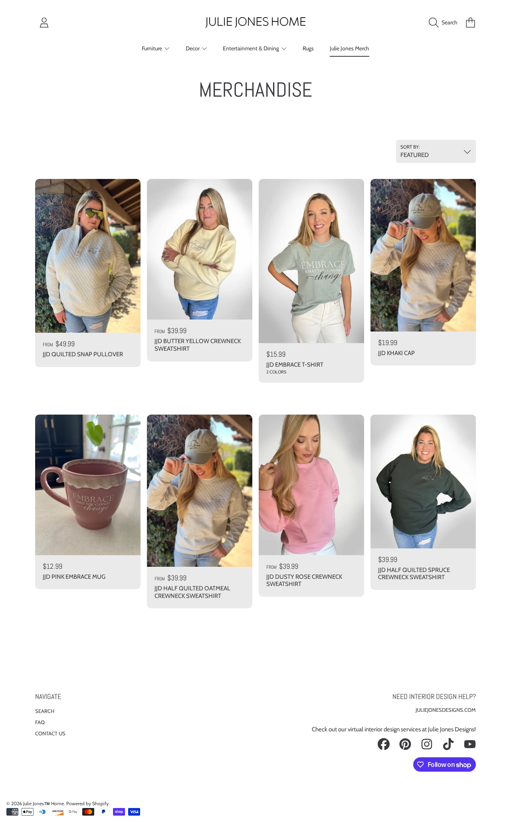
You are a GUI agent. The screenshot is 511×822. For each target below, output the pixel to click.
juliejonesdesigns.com (446, 710)
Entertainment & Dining (251, 48)
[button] (445, 22)
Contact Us (50, 733)
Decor (193, 48)
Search (44, 711)
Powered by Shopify (87, 803)
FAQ (40, 722)
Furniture (152, 48)
